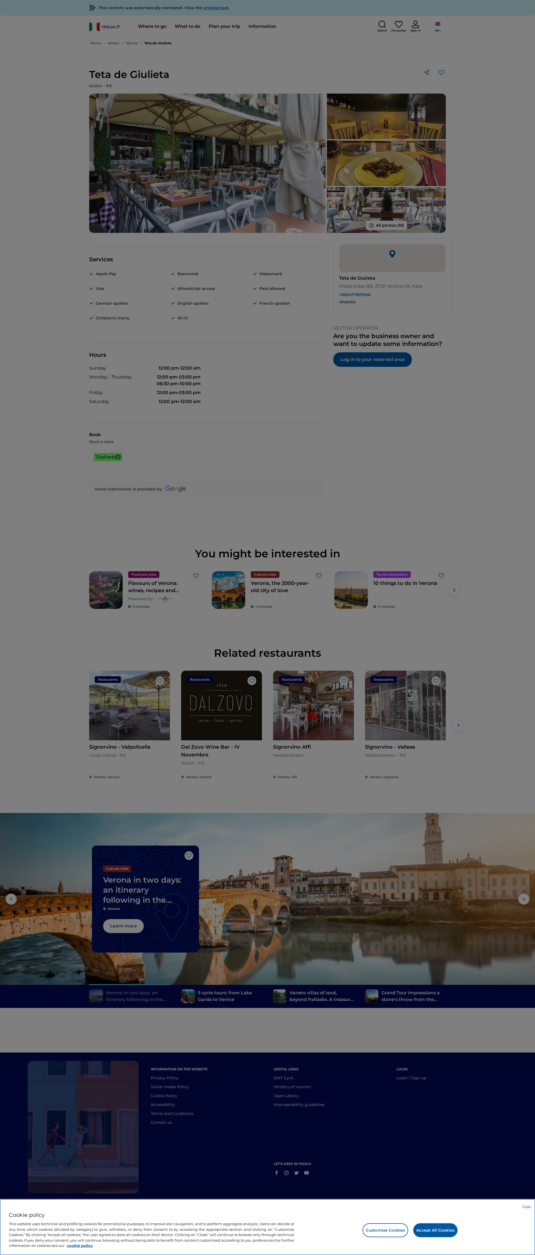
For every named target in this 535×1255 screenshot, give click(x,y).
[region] (267, 1227)
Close (526, 1206)
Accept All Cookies (435, 1230)
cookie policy (80, 1245)
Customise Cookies (385, 1230)
